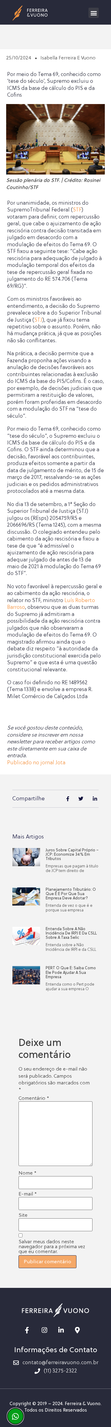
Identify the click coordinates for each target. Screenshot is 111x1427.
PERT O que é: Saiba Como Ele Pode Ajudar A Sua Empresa (71, 972)
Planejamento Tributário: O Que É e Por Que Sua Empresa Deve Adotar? (71, 894)
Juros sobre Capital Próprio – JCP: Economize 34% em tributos (72, 855)
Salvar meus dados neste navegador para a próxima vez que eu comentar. (51, 1246)
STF (77, 210)
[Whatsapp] (15, 1416)
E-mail (27, 1194)
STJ (38, 320)
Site (22, 1215)
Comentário (33, 1098)
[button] (93, 13)
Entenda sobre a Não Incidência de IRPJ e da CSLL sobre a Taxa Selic (71, 933)
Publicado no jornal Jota (36, 762)
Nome (27, 1173)
